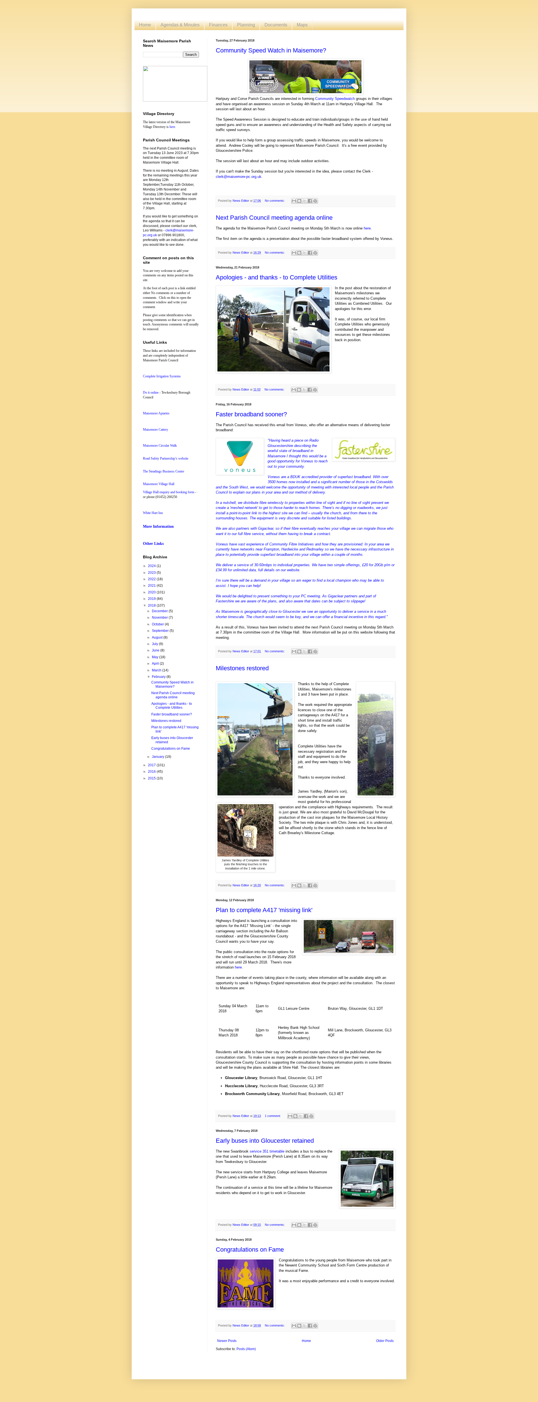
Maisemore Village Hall (158, 484)
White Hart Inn (153, 513)
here (367, 228)
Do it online (151, 392)
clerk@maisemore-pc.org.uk (238, 177)
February (159, 677)
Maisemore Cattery (155, 430)
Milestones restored (242, 668)
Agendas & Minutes (180, 24)
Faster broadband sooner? (251, 414)
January (158, 757)
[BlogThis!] (299, 201)
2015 (152, 778)
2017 (152, 765)
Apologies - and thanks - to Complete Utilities (276, 277)
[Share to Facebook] (310, 201)
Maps (302, 24)
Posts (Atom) (246, 1349)
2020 (152, 592)
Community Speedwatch (335, 99)
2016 (152, 772)
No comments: (275, 200)
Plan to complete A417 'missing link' (264, 910)
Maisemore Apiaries (156, 413)
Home (145, 24)
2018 (152, 605)
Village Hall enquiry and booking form (168, 492)
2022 (152, 579)
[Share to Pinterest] (315, 201)
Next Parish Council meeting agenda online (274, 217)
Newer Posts (226, 1341)
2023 (152, 573)
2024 (152, 566)
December (160, 611)
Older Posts (385, 1341)
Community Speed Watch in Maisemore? (271, 50)
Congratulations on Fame (250, 1249)
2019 (152, 599)
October (158, 624)
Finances (218, 24)
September (161, 631)
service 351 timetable (267, 1151)
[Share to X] (304, 201)
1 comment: (273, 1116)
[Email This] (294, 201)
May (155, 657)
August (157, 637)
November (160, 617)
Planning (246, 24)
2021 (152, 586)
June (156, 650)
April (156, 664)
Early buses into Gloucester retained (265, 1140)
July (155, 644)
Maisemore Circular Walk (160, 446)
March (157, 670)
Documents (276, 24)
